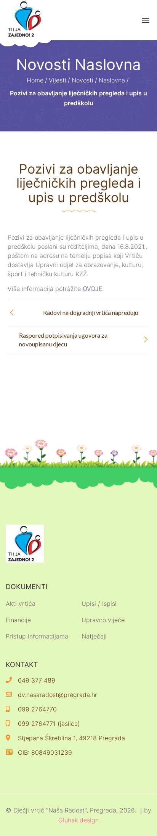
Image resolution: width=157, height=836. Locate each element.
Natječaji (94, 636)
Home (35, 80)
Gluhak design (78, 820)
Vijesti (57, 80)
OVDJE (93, 288)
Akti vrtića (20, 603)
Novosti (82, 80)
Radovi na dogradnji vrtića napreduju (90, 312)
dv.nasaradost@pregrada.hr (57, 695)
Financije (18, 620)
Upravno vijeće (103, 620)
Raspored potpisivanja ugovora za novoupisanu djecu (63, 340)
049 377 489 (36, 680)
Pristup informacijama (37, 636)
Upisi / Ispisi (99, 603)
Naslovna (112, 80)
